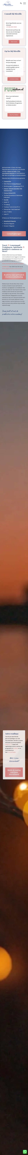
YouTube (6, 199)
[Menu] (24, 3)
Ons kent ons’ (16, 186)
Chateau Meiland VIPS (10, 193)
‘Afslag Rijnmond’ (16, 183)
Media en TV (8, 744)
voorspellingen (12, 752)
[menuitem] (20, 3)
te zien (10, 186)
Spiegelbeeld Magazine (10, 221)
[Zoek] (20, 3)
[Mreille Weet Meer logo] (11, 3)
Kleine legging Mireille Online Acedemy (12, 268)
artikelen (15, 748)
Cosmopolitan (7, 181)
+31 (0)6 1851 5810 (11, 27)
